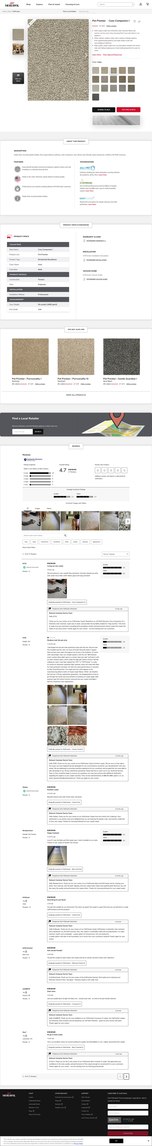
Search (38, 432)
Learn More (96, 55)
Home (4, 11)
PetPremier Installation (96, 260)
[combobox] (115, 4)
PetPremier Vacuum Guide (97, 279)
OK (116, 1141)
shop (9, 11)
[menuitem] (116, 4)
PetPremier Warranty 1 (96, 241)
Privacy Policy (78, 1144)
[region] (76, 1141)
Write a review (111, 26)
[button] (86, 56)
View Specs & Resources (112, 55)
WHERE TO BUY (103, 110)
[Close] (148, 1140)
